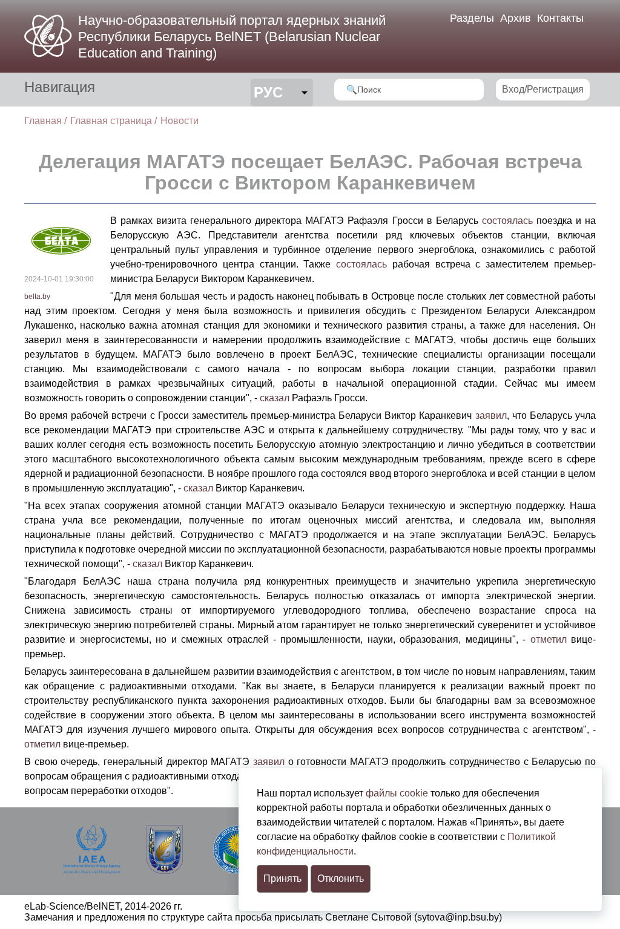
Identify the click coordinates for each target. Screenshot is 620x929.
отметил (548, 639)
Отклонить (340, 878)
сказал (274, 398)
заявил (491, 415)
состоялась (507, 220)
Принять (282, 878)
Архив (515, 18)
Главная (43, 121)
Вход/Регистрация (543, 89)
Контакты (560, 18)
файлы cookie (397, 793)
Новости (179, 121)
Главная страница (111, 121)
